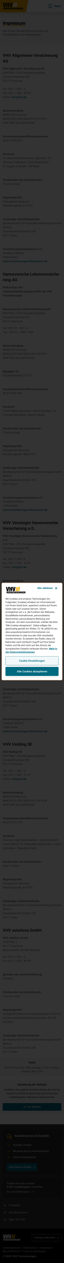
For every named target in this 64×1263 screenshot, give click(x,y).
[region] (32, 631)
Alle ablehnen (45, 588)
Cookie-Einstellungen (32, 660)
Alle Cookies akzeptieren (32, 671)
